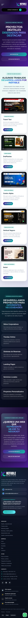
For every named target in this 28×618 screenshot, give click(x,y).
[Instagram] (6, 582)
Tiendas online (4, 526)
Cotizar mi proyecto (14, 59)
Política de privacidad (6, 565)
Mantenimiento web (5, 533)
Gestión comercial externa (7, 535)
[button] (2, 4)
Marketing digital (5, 528)
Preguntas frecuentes (6, 561)
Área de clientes (4, 556)
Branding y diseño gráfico (7, 530)
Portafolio (3, 545)
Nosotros (3, 543)
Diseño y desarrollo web (6, 523)
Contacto (3, 550)
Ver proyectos (14, 54)
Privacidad (8, 611)
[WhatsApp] (9, 582)
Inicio (2, 541)
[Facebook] (2, 582)
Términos (3, 611)
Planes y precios (4, 558)
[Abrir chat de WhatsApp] (25, 615)
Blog (2, 548)
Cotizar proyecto (9, 512)
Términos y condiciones (6, 563)
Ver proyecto (8, 129)
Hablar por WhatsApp (14, 456)
